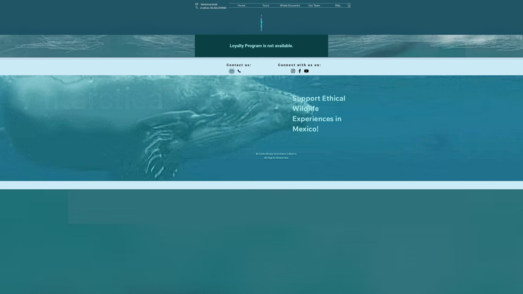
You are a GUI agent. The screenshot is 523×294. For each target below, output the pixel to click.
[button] (349, 5)
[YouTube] (306, 71)
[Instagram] (293, 71)
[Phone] (239, 71)
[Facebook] (299, 71)
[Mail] (232, 71)
